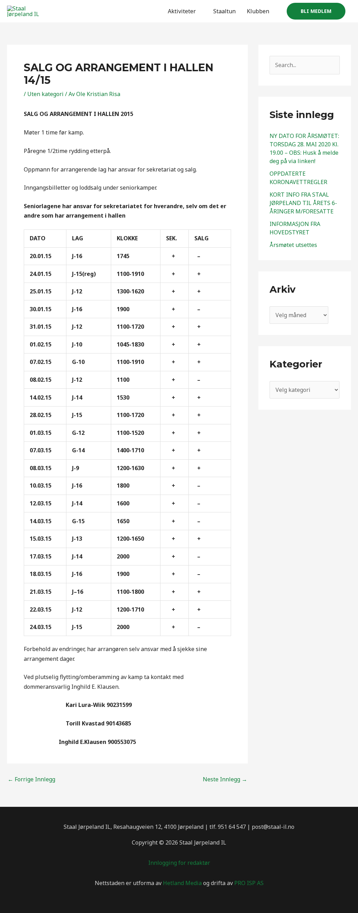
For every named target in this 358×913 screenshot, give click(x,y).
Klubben (258, 11)
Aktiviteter (182, 11)
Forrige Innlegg (31, 779)
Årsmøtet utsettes (293, 245)
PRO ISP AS (249, 883)
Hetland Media (182, 883)
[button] (316, 11)
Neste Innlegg (225, 779)
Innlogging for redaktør (179, 863)
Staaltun (224, 11)
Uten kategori (45, 94)
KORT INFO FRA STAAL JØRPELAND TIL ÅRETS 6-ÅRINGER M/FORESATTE (303, 203)
